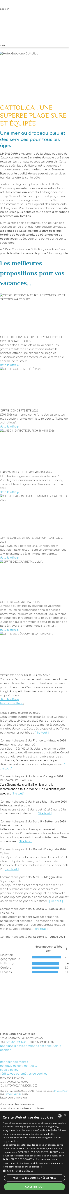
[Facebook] (1, 1053)
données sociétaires (14, 1061)
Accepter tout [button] (34, 1186)
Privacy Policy (61, 1091)
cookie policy (9, 1069)
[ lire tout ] (42, 732)
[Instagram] (1, 1057)
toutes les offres (11, 703)
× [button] (64, 1115)
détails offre (8, 364)
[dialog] (34, 1152)
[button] (34, 1171)
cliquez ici (37, 1166)
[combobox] (60, 1116)
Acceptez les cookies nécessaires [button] (34, 1177)
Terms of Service (13, 1094)
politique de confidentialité (18, 1065)
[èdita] (34, 1101)
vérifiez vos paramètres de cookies (23, 1073)
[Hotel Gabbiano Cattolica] (34, 28)
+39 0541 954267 (16, 1041)
